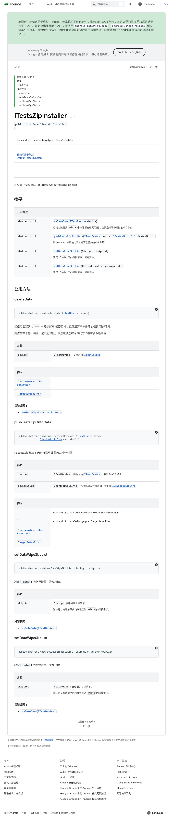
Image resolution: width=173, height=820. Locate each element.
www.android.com (127, 777)
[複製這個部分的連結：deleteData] (35, 300)
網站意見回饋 (68, 813)
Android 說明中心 (126, 766)
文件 (31, 4)
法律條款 (34, 813)
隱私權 (54, 813)
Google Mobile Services (129, 782)
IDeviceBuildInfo (124, 236)
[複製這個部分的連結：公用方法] (34, 289)
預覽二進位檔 (11, 782)
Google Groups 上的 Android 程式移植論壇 (83, 798)
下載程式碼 (10, 777)
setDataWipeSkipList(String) (41, 412)
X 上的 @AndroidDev (71, 771)
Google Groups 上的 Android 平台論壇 (80, 788)
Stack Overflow (125, 788)
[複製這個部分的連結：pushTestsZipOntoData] (54, 422)
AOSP (17, 67)
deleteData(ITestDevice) (39, 628)
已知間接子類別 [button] (30, 156)
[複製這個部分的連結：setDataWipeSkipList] (50, 555)
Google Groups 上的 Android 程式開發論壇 (83, 793)
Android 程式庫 (12, 766)
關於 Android (11, 813)
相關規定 (9, 771)
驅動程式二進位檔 (13, 793)
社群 (24, 813)
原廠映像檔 (10, 788)
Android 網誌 (67, 777)
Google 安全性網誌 (70, 782)
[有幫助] (151, 67)
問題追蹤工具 (124, 793)
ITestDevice (78, 221)
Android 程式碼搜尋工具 (60, 4)
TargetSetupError (29, 393)
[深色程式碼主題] (156, 309)
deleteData (61, 221)
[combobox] (108, 4)
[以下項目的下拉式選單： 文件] (38, 4)
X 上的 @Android (69, 766)
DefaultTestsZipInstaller (30, 157)
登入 (166, 4)
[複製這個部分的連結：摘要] (25, 200)
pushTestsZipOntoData (68, 236)
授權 (45, 813)
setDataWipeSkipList (67, 251)
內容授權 (49, 740)
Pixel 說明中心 (124, 771)
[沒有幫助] (156, 67)
